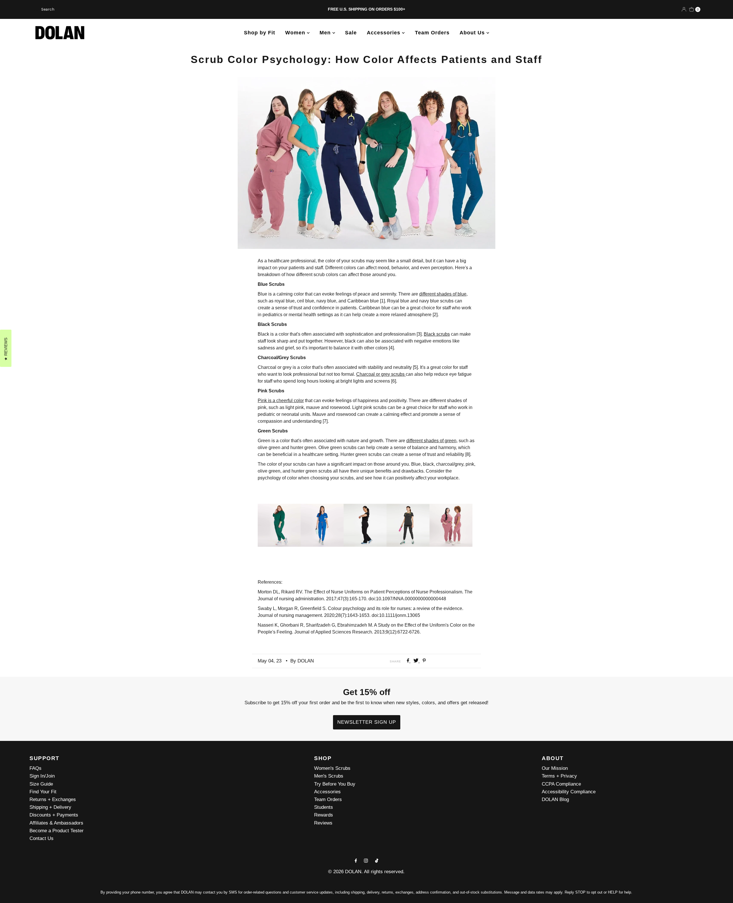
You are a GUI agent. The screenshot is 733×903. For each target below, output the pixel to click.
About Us (473, 33)
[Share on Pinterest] (424, 660)
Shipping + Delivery (50, 807)
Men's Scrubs (328, 776)
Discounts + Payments (53, 815)
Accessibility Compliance (569, 791)
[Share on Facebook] (409, 660)
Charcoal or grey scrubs (381, 374)
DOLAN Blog (555, 799)
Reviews (323, 823)
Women (296, 33)
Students (323, 807)
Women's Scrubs (332, 768)
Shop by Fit (259, 33)
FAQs (35, 768)
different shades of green (431, 440)
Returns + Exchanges (52, 799)
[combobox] (141, 9)
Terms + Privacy (559, 776)
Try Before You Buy (334, 784)
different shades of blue (442, 294)
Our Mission (555, 768)
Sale (351, 33)
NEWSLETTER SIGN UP (366, 722)
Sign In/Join (42, 776)
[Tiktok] (376, 860)
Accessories (384, 33)
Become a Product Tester (56, 830)
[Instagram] (366, 860)
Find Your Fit (42, 791)
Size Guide (41, 784)
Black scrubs (437, 334)
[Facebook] (356, 860)
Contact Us (41, 838)
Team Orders (432, 33)
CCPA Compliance (561, 784)
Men (326, 33)
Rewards (323, 815)
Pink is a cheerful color (281, 400)
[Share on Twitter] (416, 660)
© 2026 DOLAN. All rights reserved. (366, 871)
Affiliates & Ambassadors (56, 823)
